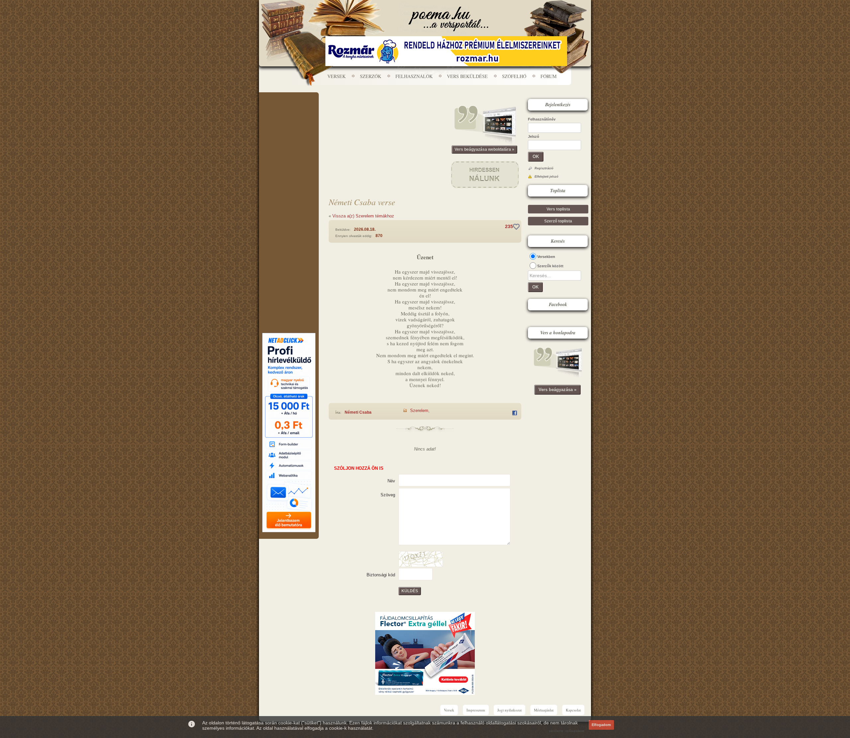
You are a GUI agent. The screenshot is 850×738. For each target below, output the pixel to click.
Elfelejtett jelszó (546, 176)
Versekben (546, 257)
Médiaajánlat (543, 709)
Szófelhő (514, 76)
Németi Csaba (358, 412)
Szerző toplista (558, 221)
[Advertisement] (288, 112)
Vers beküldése (467, 76)
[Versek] (448, 19)
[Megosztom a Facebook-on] (514, 413)
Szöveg (388, 494)
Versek (336, 76)
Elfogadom (601, 725)
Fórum (548, 76)
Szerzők (370, 76)
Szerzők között (550, 266)
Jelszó (533, 136)
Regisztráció (544, 168)
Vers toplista (558, 209)
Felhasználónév (541, 119)
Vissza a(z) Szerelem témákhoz (363, 215)
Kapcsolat (573, 709)
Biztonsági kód (381, 574)
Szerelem (419, 410)
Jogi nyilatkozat (509, 709)
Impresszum (476, 709)
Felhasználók (414, 76)
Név (391, 480)
